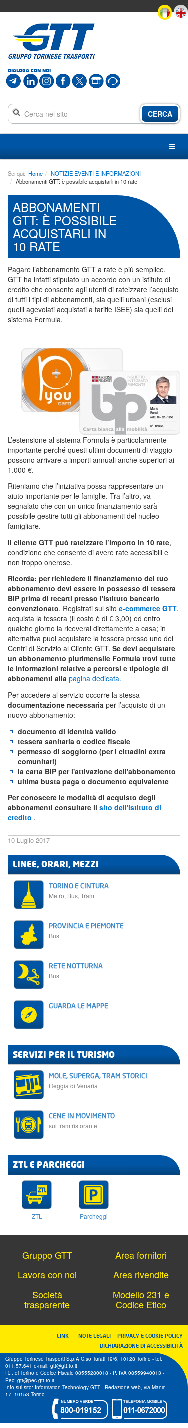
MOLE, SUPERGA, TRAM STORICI (98, 1080)
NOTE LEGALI (96, 1335)
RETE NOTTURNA (76, 970)
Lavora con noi (47, 1274)
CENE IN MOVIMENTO (82, 1120)
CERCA (160, 114)
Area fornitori (141, 1254)
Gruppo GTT (47, 1254)
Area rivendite (141, 1274)
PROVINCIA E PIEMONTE (86, 930)
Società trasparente (47, 1299)
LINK (66, 1335)
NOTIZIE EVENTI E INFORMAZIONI (96, 173)
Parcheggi (94, 1215)
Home (35, 173)
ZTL (37, 1215)
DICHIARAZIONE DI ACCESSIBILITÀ (141, 1345)
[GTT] (52, 41)
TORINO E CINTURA (79, 890)
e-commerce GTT (148, 608)
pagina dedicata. (95, 678)
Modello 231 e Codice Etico (141, 1299)
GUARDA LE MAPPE (78, 1005)
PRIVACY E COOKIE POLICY (150, 1335)
